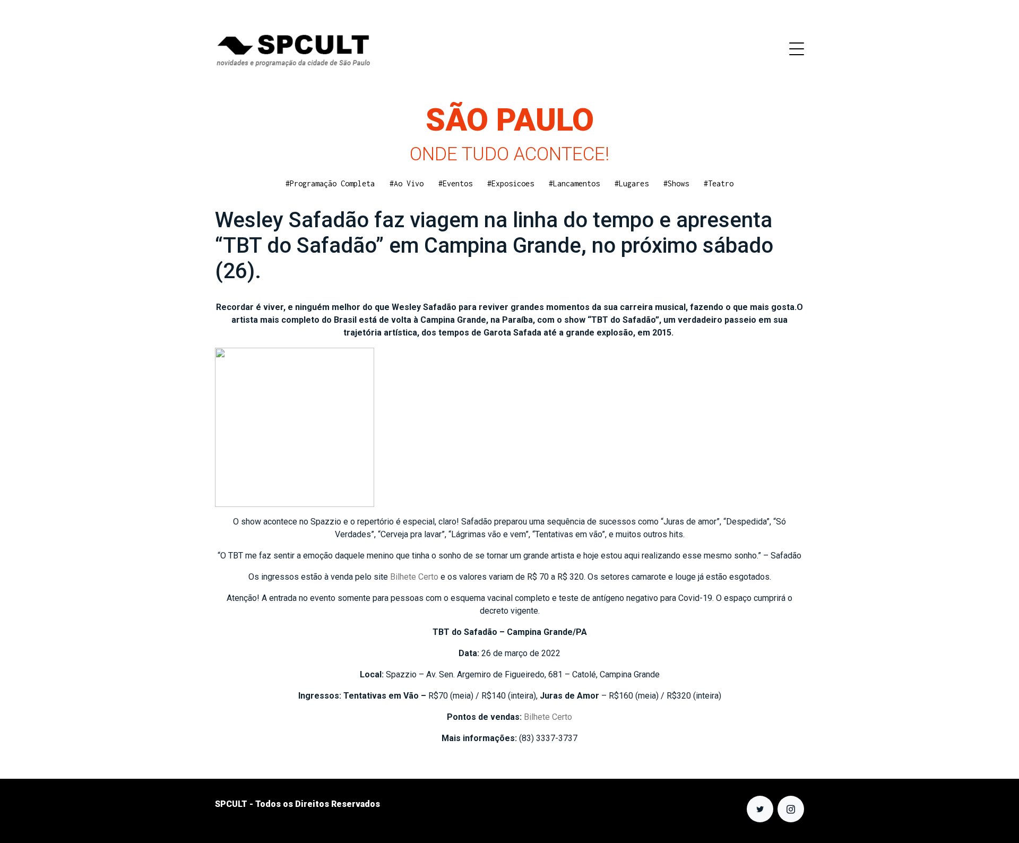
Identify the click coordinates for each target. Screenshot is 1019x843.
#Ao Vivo (407, 183)
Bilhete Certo (415, 577)
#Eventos (455, 183)
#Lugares (632, 183)
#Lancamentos (574, 183)
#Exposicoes (510, 183)
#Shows (676, 183)
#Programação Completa (330, 183)
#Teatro (718, 183)
